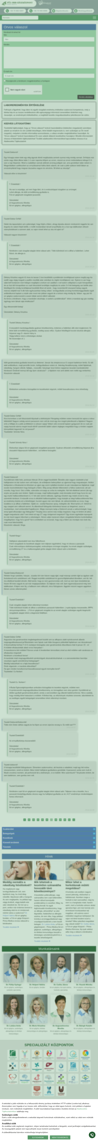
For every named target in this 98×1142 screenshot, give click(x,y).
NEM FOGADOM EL (60, 1137)
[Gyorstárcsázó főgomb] (92, 1135)
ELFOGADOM (38, 1137)
